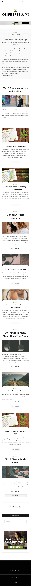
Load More (15, 495)
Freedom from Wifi (15, 391)
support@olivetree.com (7, 75)
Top (16, 582)
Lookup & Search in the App (15, 146)
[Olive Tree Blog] (15, 12)
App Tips (15, 85)
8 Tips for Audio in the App (15, 269)
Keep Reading (15, 204)
